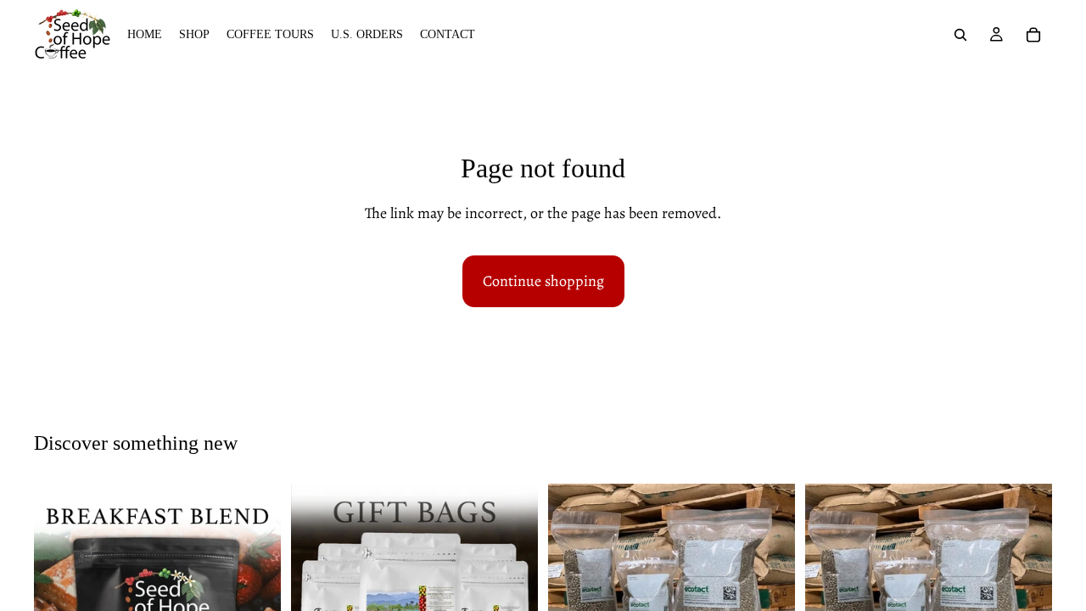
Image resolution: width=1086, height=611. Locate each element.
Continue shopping (543, 281)
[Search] (960, 34)
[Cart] (1033, 34)
